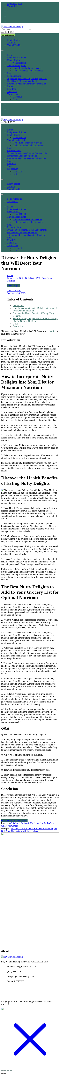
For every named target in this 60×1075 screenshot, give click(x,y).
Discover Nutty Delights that (14, 820)
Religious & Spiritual (16, 57)
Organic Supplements (27, 78)
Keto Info (11, 89)
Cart (15, 99)
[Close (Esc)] (11, 1070)
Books (10, 86)
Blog (9, 73)
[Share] (8, 1070)
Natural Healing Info (16, 65)
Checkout (17, 96)
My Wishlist (12, 6)
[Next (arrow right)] (5, 1073)
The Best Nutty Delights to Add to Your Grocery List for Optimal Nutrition (35, 319)
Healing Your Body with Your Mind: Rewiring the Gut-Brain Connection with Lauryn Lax (29, 829)
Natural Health (14, 45)
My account (12, 94)
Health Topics (13, 40)
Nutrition (11, 42)
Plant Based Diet (22, 81)
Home (10, 55)
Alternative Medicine (26, 83)
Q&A (15, 323)
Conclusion (18, 326)
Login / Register (14, 3)
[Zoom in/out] (2, 1070)
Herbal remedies (28, 70)
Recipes (14, 76)
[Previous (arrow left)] (2, 1073)
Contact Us (12, 91)
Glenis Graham (14, 290)
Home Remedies (27, 68)
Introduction (18, 305)
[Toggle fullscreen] (5, 1070)
